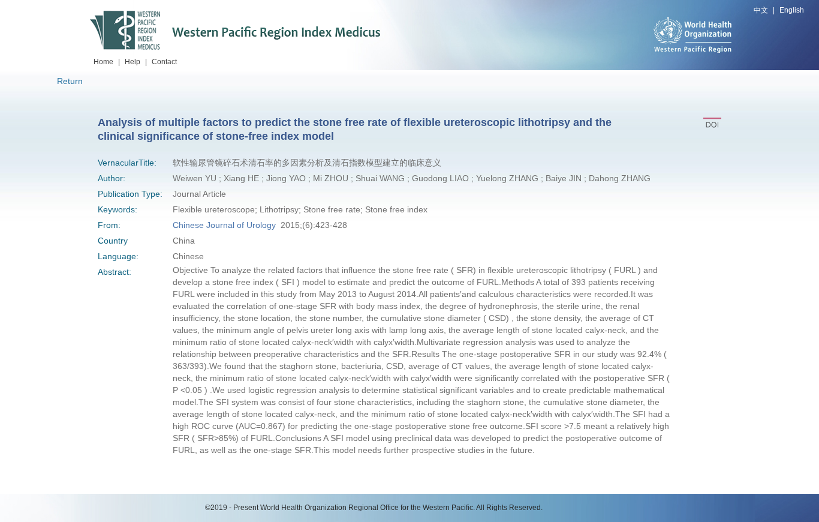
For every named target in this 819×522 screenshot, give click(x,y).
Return (70, 81)
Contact (164, 62)
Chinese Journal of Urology (224, 225)
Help (132, 62)
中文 (761, 10)
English (791, 10)
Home (103, 62)
